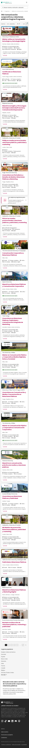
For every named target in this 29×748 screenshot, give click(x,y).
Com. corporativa (11, 24)
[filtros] (26, 24)
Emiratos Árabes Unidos (7, 672)
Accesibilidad (24, 744)
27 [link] (23, 645)
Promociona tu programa (7, 734)
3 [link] (11, 645)
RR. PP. (18, 24)
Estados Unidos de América (8, 652)
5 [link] (17, 645)
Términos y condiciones (6, 744)
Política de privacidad (16, 744)
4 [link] (14, 645)
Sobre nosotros (4, 731)
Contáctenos (4, 737)
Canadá (3, 668)
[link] (26, 645)
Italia (2, 663)
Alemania (3, 661)
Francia (3, 665)
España (3, 656)
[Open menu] (26, 2)
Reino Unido (4, 659)
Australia (3, 654)
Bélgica (3, 670)
